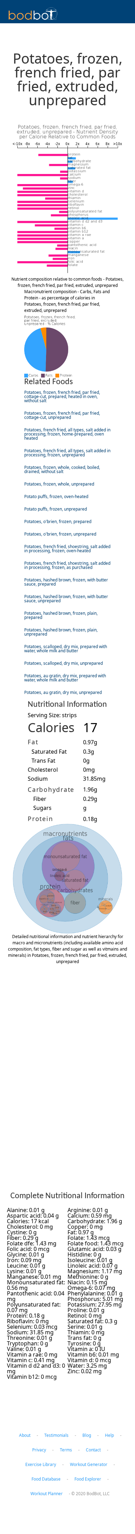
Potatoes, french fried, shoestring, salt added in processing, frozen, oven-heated (67, 549)
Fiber (39, 799)
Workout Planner (46, 1493)
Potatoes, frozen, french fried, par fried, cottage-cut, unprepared (62, 415)
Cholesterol (43, 769)
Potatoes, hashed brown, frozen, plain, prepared (61, 615)
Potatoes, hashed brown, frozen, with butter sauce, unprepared (66, 599)
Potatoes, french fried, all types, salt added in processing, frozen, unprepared (67, 453)
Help (109, 1435)
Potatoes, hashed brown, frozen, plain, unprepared (61, 632)
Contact (93, 1450)
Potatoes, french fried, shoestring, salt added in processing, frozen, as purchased (67, 565)
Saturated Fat (49, 751)
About (24, 1435)
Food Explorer (87, 1479)
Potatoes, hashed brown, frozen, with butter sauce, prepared (66, 582)
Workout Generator (88, 1464)
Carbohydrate (51, 789)
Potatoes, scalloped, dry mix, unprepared (63, 663)
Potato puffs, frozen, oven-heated (56, 496)
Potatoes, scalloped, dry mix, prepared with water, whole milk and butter (65, 649)
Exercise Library (40, 1464)
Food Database (46, 1479)
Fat (33, 742)
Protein (40, 818)
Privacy (39, 1450)
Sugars (42, 808)
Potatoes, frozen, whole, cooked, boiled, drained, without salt (62, 469)
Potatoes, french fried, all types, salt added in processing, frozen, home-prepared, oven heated (67, 434)
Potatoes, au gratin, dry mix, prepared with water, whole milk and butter (65, 678)
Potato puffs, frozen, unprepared (55, 509)
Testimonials (56, 1435)
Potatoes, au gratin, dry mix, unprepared (63, 692)
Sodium (38, 778)
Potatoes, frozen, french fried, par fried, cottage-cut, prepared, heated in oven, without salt (62, 396)
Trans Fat (43, 760)
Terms (66, 1450)
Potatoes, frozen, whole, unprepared (59, 484)
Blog (86, 1435)
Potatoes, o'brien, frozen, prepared (57, 521)
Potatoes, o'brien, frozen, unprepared (60, 534)
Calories (51, 727)
